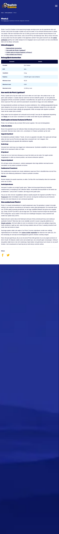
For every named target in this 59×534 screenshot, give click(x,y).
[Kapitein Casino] (9, 5)
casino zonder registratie (29, 232)
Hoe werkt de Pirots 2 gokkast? (16, 50)
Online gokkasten (8, 12)
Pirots (5, 116)
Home (2, 12)
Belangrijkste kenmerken (14, 48)
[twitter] (9, 256)
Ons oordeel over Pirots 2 (14, 54)
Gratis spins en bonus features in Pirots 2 (19, 52)
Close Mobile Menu (56, 5)
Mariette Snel (6, 20)
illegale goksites (6, 223)
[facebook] (4, 256)
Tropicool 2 (4, 197)
